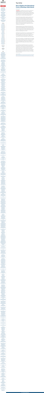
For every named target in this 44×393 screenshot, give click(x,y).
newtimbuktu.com (3, 63)
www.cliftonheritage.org (3, 319)
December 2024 (2, 33)
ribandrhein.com (3, 165)
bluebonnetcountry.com (3, 82)
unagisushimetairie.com (3, 79)
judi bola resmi (17, 55)
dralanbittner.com (3, 133)
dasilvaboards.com (3, 199)
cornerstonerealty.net (3, 334)
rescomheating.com (3, 384)
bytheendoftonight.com (3, 180)
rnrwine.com (3, 375)
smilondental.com (3, 147)
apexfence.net (3, 390)
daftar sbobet (32, 54)
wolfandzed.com (3, 329)
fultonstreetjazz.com (3, 97)
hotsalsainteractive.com (3, 57)
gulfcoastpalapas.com (3, 282)
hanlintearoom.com (3, 369)
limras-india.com (3, 53)
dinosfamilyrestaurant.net (3, 106)
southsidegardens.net (3, 339)
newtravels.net (3, 68)
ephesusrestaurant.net (3, 343)
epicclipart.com (3, 83)
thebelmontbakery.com (3, 69)
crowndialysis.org (3, 157)
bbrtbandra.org (3, 81)
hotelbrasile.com (3, 96)
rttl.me (3, 383)
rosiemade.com (3, 138)
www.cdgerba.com (3, 347)
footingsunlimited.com (3, 311)
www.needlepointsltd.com (3, 315)
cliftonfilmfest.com (3, 120)
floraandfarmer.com (3, 112)
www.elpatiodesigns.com (3, 345)
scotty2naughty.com (3, 217)
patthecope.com (3, 274)
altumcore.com (3, 277)
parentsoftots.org (3, 286)
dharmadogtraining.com (3, 382)
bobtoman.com (3, 85)
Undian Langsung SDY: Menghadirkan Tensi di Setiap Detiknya (3, 21)
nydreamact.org (3, 78)
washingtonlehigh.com (3, 327)
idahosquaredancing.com (3, 127)
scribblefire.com (3, 171)
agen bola (18, 54)
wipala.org (3, 177)
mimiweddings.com (3, 385)
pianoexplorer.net (3, 338)
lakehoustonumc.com (3, 292)
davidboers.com (3, 289)
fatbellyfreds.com (3, 344)
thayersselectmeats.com (3, 280)
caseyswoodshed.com (3, 270)
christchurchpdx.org (3, 205)
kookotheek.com (3, 89)
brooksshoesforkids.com (3, 279)
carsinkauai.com (3, 362)
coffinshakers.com (3, 222)
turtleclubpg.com (3, 258)
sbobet (30, 55)
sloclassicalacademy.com (3, 198)
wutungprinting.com (3, 240)
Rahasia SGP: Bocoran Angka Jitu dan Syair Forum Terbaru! (3, 13)
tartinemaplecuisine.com (3, 229)
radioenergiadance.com (3, 88)
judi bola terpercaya (21, 55)
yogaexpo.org (3, 172)
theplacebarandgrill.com (3, 264)
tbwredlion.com (3, 353)
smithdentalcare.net (3, 387)
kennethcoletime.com (3, 226)
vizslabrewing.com (3, 132)
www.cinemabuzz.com (3, 331)
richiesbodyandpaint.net (3, 54)
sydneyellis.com (3, 156)
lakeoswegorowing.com (3, 376)
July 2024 (3, 34)
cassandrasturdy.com (3, 183)
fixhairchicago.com (3, 271)
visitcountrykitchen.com (3, 237)
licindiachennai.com (3, 55)
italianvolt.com (3, 130)
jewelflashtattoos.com (3, 80)
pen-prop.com (3, 296)
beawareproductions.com (3, 220)
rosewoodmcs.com (3, 332)
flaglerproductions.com (3, 201)
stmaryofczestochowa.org (3, 223)
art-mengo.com (3, 231)
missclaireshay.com (3, 52)
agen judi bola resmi (29, 54)
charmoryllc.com (3, 190)
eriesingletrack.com (3, 136)
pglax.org (3, 244)
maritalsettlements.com (3, 241)
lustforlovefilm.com (3, 208)
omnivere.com (3, 62)
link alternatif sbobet (25, 55)
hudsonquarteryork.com (3, 346)
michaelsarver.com (3, 151)
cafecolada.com (3, 186)
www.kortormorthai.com (3, 307)
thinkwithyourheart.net (3, 123)
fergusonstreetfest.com (3, 358)
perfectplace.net (3, 169)
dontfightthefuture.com (3, 118)
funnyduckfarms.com (3, 370)
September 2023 (2, 43)
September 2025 (2, 29)
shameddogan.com (3, 285)
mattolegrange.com (3, 235)
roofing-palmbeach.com (3, 117)
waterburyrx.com (3, 265)
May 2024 (3, 36)
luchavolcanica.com (3, 255)
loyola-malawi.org (3, 178)
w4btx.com (3, 145)
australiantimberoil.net (3, 105)
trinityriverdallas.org (3, 168)
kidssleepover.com (3, 67)
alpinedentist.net (3, 87)
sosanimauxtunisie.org (3, 86)
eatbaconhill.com (3, 65)
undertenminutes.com (3, 61)
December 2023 (2, 40)
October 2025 (2, 28)
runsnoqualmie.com (3, 312)
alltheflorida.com (3, 360)
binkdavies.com (3, 204)
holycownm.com (3, 256)
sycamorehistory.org (3, 333)
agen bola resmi (21, 54)
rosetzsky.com (3, 214)
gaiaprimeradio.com (3, 232)
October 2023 (2, 42)
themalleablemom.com (3, 225)
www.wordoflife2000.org (3, 126)
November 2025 (2, 27)
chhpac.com (3, 381)
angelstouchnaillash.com (3, 2)
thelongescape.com (3, 234)
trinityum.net (3, 340)
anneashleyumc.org (3, 308)
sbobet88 (32, 55)
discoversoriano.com (3, 187)
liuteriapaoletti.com (3, 246)
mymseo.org (3, 380)
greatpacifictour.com (3, 259)
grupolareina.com (3, 99)
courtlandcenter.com (3, 261)
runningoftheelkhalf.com (3, 301)
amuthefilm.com (3, 207)
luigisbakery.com (3, 328)
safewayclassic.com (3, 70)
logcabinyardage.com (3, 288)
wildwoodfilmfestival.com (3, 94)
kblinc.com (3, 135)
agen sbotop (17, 10)
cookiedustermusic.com (3, 252)
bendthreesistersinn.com (3, 250)
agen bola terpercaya (25, 54)
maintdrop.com (3, 84)
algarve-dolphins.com (3, 238)
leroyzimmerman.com (3, 373)
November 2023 (2, 41)
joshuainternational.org (3, 295)
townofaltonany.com (3, 243)
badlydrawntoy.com (3, 291)
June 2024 (3, 35)
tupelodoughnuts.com (3, 139)
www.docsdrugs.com (3, 313)
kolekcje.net (3, 166)
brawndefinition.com (3, 202)
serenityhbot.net (3, 294)
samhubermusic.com (3, 389)
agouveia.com (3, 378)
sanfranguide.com (3, 189)
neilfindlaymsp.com (3, 262)
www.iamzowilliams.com (3, 336)
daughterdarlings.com (3, 56)
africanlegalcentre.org (3, 210)
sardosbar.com (3, 129)
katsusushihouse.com (3, 211)
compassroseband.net (3, 276)
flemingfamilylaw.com (3, 374)
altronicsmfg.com (3, 64)
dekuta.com (3, 330)
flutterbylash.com (3, 368)
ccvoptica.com (3, 326)
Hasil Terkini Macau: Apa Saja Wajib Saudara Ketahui (3, 18)
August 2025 (2, 30)
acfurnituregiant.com (3, 60)
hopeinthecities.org (3, 181)
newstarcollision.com (3, 148)
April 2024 (3, 37)
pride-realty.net (3, 366)
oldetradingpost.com (3, 102)
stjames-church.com (3, 216)
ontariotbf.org (3, 74)
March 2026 (3, 24)
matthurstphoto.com (3, 359)
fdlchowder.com (3, 314)
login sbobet (28, 55)
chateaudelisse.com (3, 92)
